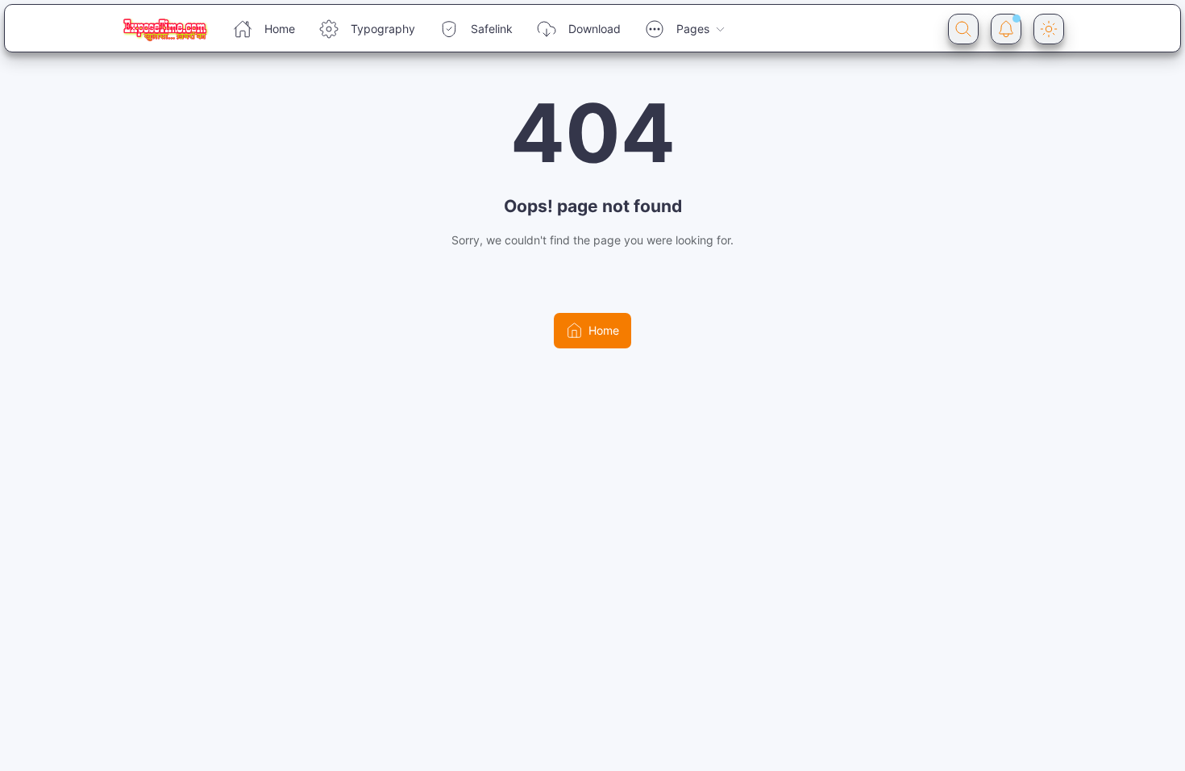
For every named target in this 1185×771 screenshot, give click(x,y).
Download (594, 28)
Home (279, 28)
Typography (383, 28)
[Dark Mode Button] (1048, 29)
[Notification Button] (1006, 29)
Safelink (492, 28)
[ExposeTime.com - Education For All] (165, 29)
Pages (692, 28)
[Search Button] (963, 29)
